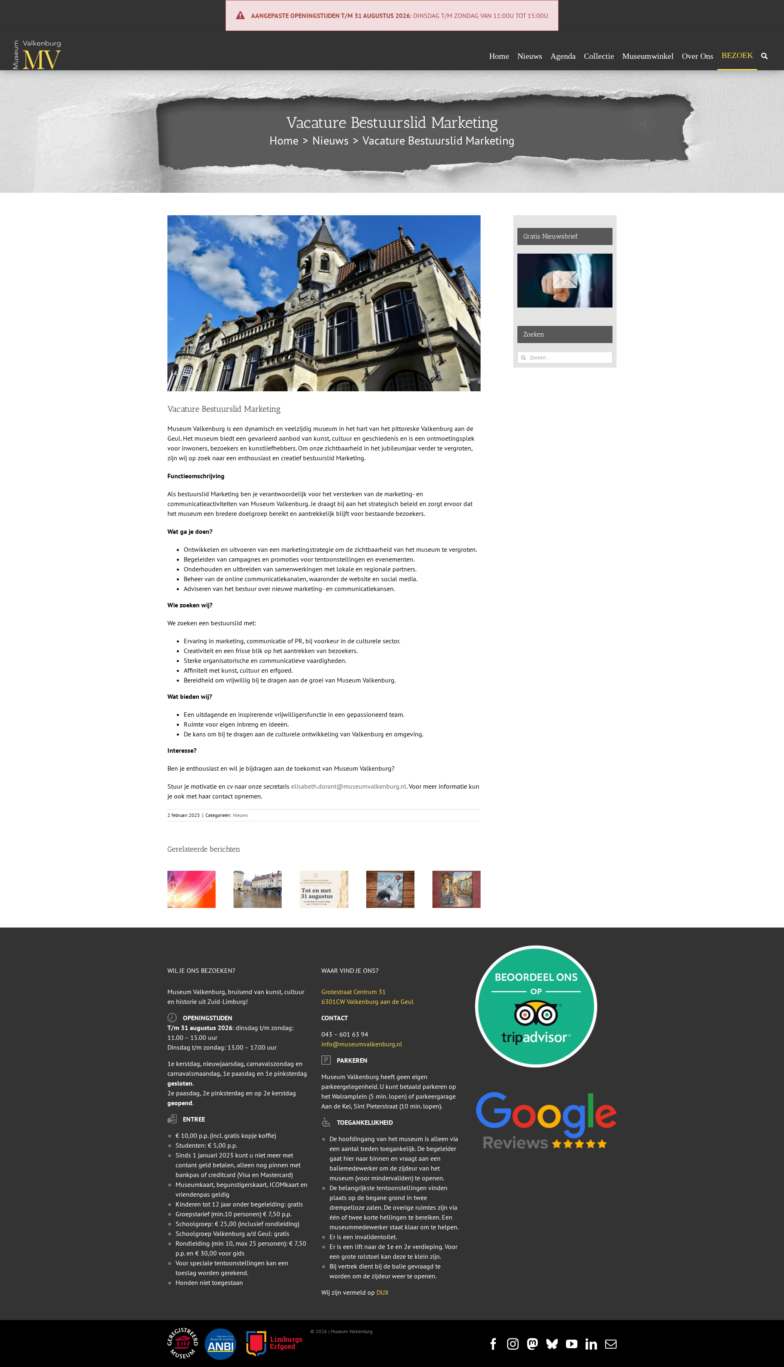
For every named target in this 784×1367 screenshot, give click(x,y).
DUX (382, 1292)
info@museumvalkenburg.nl (361, 1044)
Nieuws (240, 815)
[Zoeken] (764, 56)
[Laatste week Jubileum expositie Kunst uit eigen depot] (456, 875)
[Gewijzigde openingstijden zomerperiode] (324, 875)
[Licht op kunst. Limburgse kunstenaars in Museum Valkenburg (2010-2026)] (191, 875)
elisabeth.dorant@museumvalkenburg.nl (348, 786)
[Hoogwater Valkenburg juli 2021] (258, 875)
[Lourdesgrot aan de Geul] (390, 875)
